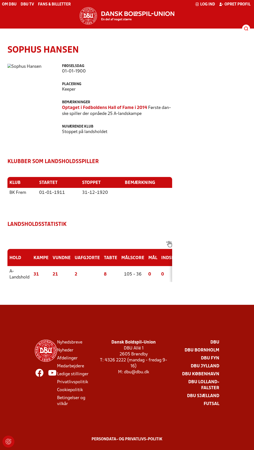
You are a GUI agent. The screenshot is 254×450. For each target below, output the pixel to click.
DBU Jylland (205, 366)
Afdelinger (67, 358)
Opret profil (237, 4)
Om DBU (9, 4)
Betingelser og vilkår (71, 401)
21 (55, 274)
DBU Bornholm (202, 350)
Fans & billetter (54, 4)
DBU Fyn (210, 358)
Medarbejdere (70, 366)
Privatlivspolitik (72, 382)
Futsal (211, 404)
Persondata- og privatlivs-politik (127, 439)
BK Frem (17, 193)
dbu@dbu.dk (136, 372)
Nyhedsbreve (69, 342)
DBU (214, 342)
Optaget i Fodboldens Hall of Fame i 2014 (104, 108)
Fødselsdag (73, 66)
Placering (71, 84)
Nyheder (65, 350)
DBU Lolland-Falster (203, 385)
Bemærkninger (76, 102)
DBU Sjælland (203, 396)
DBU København (200, 374)
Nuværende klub (77, 126)
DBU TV (27, 4)
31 (36, 274)
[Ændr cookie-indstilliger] (8, 442)
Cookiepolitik (70, 390)
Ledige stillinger (73, 374)
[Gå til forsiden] (127, 16)
